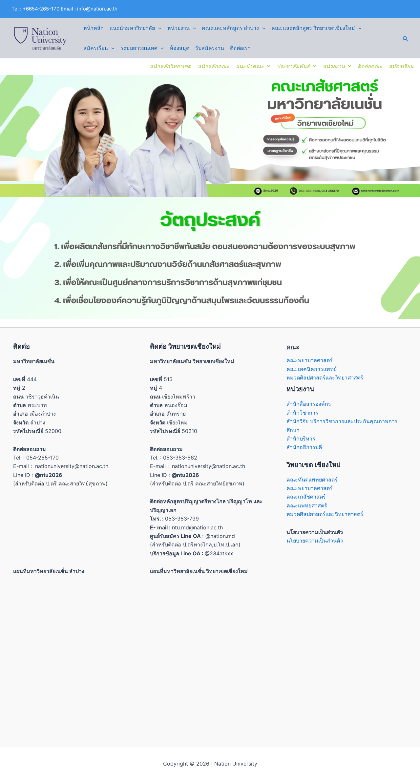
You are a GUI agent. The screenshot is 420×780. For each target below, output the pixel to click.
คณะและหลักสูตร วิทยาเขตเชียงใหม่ (313, 28)
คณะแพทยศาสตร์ (306, 505)
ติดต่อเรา (240, 48)
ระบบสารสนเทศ (139, 48)
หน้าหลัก (93, 28)
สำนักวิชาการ (302, 412)
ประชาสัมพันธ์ (293, 66)
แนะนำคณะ (250, 66)
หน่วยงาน (178, 28)
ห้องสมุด (179, 48)
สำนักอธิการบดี (304, 447)
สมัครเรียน (95, 48)
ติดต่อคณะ (370, 66)
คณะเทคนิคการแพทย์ (311, 369)
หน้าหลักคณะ (213, 66)
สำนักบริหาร (300, 438)
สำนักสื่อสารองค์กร (308, 403)
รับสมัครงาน (209, 48)
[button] (158, 28)
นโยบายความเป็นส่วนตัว (314, 540)
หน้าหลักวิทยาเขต (170, 66)
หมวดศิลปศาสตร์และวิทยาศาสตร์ (324, 377)
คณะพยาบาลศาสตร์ (309, 360)
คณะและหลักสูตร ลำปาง (230, 28)
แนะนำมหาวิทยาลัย (132, 28)
